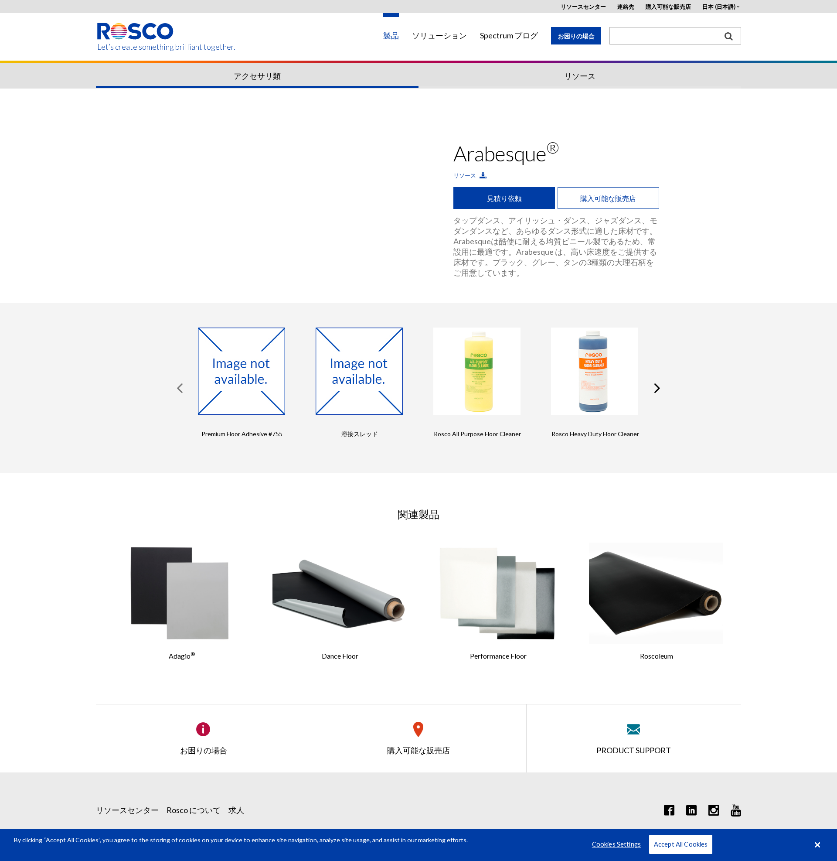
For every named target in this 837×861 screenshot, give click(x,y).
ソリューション (439, 35)
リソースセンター (583, 6)
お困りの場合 (576, 36)
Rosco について (194, 810)
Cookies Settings (616, 844)
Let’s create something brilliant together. (135, 46)
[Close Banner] (817, 845)
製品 (391, 35)
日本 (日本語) (718, 6)
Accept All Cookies (681, 844)
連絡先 (625, 6)
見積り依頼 (504, 198)
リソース (579, 76)
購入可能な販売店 (668, 6)
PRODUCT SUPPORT (633, 750)
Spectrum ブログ (509, 35)
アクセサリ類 (257, 76)
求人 (236, 810)
